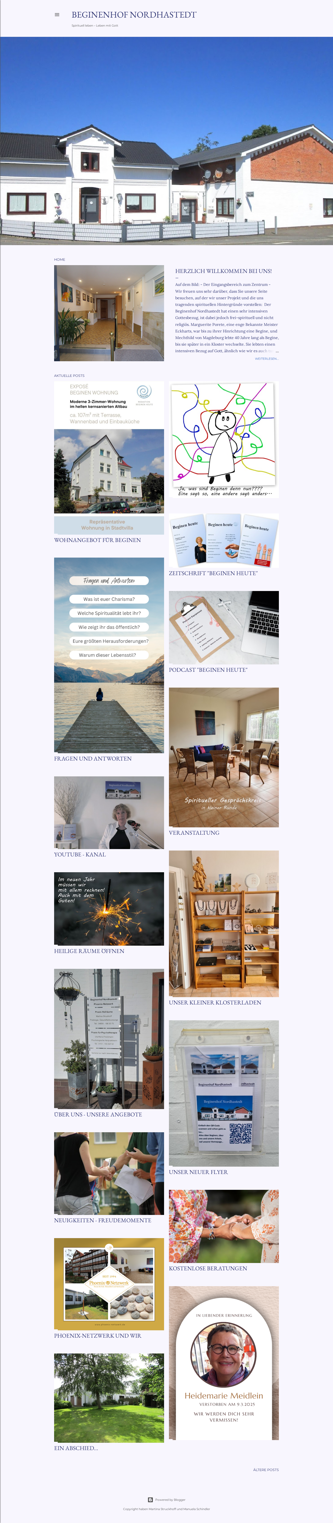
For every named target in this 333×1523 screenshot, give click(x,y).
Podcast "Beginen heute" (208, 669)
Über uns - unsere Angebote (98, 1114)
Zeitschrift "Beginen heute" (213, 573)
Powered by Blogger (170, 1500)
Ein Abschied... (76, 1448)
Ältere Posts (266, 1470)
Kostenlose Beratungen (208, 1268)
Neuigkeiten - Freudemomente (102, 1220)
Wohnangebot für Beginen (97, 540)
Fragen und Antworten (93, 758)
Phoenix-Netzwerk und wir (97, 1335)
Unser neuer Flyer (198, 1172)
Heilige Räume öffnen (89, 951)
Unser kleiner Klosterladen (215, 1002)
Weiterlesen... (267, 359)
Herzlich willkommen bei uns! (223, 271)
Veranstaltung (194, 832)
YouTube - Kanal (80, 854)
